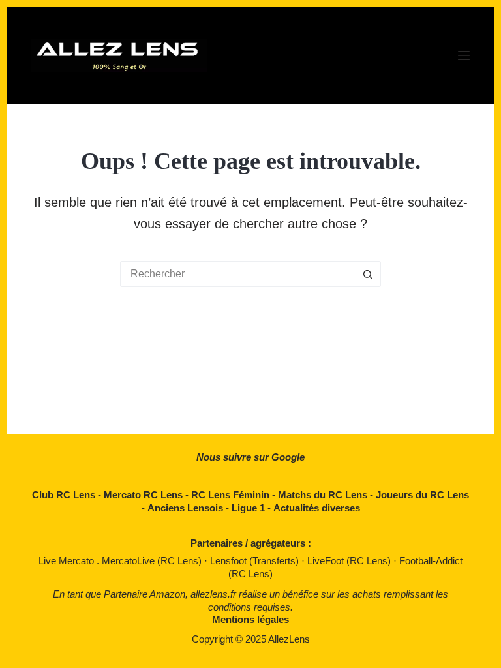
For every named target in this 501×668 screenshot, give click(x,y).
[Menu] (464, 55)
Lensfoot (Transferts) (255, 560)
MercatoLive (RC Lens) (153, 560)
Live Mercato (67, 560)
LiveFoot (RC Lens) (350, 560)
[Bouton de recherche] (368, 274)
